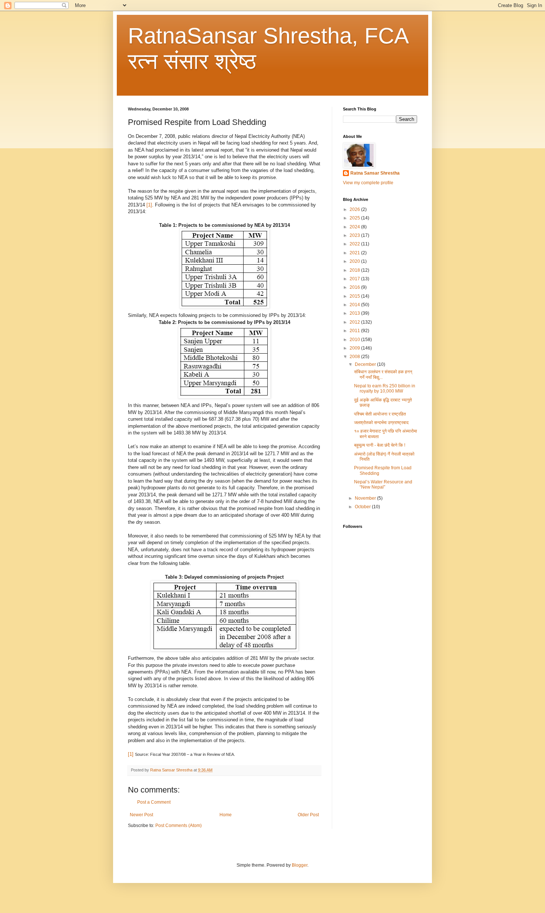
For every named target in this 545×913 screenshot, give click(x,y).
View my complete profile (368, 182)
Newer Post (141, 814)
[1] (149, 205)
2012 (355, 322)
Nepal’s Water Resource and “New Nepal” (383, 484)
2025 (355, 218)
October (363, 506)
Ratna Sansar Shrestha (375, 173)
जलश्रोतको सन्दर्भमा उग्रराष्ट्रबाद (381, 422)
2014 (355, 304)
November (366, 498)
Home (225, 814)
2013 (355, 313)
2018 (355, 270)
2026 (355, 209)
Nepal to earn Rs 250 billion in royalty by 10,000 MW (384, 388)
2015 (355, 296)
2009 (355, 348)
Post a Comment (154, 802)
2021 (355, 252)
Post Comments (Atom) (178, 825)
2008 (355, 356)
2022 (355, 244)
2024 (355, 226)
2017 (355, 278)
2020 (355, 261)
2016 (355, 287)
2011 (355, 330)
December (366, 364)
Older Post (308, 814)
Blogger (299, 865)
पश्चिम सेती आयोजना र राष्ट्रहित (380, 414)
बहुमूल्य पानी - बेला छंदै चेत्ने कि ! (379, 445)
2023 (355, 235)
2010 (355, 339)
